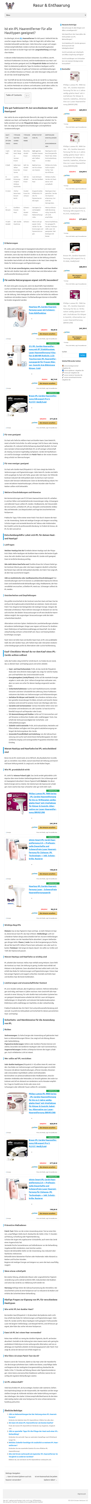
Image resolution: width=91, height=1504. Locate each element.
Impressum (82, 1494)
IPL (21, 38)
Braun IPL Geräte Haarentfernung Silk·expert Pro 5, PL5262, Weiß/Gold (74, 258)
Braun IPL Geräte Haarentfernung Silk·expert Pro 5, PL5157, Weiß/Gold (43, 399)
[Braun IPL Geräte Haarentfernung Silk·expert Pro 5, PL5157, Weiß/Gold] (74, 200)
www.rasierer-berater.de (73, 375)
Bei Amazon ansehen (47, 334)
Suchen (64, 351)
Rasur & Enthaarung (51, 5)
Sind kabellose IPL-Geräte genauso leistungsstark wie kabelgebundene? (74, 45)
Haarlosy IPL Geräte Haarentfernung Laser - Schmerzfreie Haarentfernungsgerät (43, 889)
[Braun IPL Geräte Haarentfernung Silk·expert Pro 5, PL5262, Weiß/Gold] (74, 247)
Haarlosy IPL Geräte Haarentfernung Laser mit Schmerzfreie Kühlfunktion (43, 310)
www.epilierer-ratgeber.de (74, 370)
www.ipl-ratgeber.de (71, 373)
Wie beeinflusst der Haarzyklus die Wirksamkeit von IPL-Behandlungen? (74, 36)
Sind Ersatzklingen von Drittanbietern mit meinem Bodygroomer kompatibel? (73, 61)
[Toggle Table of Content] (26, 96)
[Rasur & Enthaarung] (9, 10)
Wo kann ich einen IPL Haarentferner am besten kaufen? (31, 1423)
